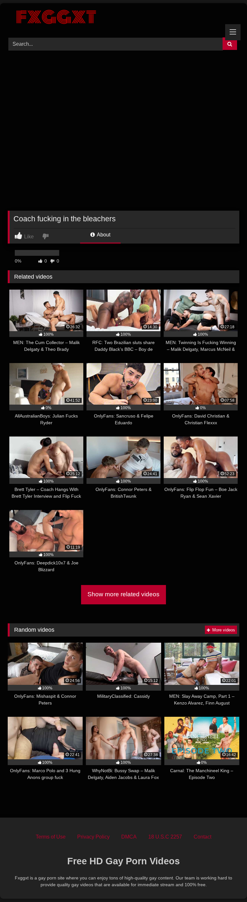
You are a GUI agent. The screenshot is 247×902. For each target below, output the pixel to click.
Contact (202, 837)
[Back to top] (227, 883)
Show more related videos (123, 594)
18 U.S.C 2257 (165, 837)
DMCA (129, 837)
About (103, 234)
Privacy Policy (93, 837)
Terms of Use (51, 837)
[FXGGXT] (123, 18)
